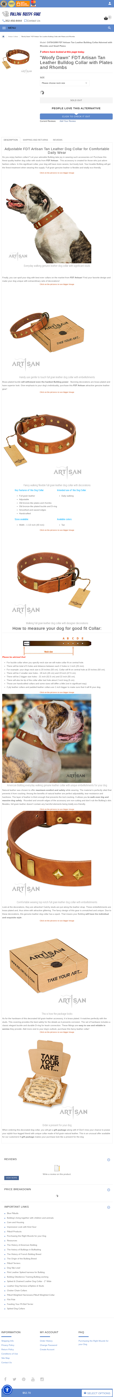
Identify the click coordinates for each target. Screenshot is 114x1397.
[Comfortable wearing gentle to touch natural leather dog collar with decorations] (46, 438)
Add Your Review (68, 121)
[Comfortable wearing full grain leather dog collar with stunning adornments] (46, 855)
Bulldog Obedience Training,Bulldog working (27, 1277)
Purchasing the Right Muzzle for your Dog (26, 1236)
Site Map (5, 1358)
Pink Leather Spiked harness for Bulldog (26, 1272)
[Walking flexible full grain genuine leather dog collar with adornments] (46, 330)
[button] (108, 28)
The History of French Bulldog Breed (24, 1254)
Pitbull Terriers (13, 1263)
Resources (12, 1240)
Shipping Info (7, 1341)
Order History (46, 1341)
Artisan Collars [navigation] (13, 36)
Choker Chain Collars (17, 1290)
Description (11, 140)
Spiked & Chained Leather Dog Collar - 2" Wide (29, 1281)
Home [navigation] (3, 37)
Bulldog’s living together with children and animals (30, 1218)
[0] (106, 20)
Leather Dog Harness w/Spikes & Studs (25, 1286)
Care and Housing (15, 1222)
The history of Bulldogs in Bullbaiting (24, 1249)
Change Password (48, 1345)
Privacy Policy (7, 1345)
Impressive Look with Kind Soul (21, 1227)
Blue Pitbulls (12, 1213)
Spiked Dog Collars (16, 1308)
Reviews (57, 140)
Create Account (47, 1349)
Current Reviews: (48, 121)
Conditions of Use (9, 1354)
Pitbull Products (14, 1231)
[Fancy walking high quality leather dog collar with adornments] (46, 219)
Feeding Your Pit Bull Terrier (20, 1304)
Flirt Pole (11, 1299)
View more (11, 1178)
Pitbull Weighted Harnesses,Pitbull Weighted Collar (31, 1295)
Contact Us (33, 20)
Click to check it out (76, 116)
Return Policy (7, 1349)
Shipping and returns (35, 140)
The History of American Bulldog (22, 1245)
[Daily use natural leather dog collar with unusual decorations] (46, 576)
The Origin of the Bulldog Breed (22, 1258)
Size (42, 77)
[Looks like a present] (46, 1078)
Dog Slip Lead (13, 1268)
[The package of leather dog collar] (46, 966)
